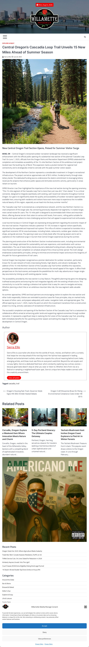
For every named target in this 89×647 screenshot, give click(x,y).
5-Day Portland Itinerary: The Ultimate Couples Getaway (43, 433)
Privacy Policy (39, 644)
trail (17, 383)
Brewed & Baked (8, 587)
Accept (44, 626)
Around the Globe (8, 579)
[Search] (85, 37)
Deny (44, 632)
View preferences (44, 638)
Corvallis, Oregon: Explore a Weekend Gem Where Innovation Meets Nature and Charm (14, 434)
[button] (85, 607)
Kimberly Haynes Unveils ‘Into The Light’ (16, 562)
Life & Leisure (7, 598)
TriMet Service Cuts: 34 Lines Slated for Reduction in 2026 (22, 558)
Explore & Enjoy (8, 43)
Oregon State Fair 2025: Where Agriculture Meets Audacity (22, 551)
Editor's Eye (6, 591)
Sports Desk (6, 602)
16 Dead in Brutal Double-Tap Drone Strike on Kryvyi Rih (21, 569)
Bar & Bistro (6, 583)
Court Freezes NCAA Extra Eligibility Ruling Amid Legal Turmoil (23, 566)
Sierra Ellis (7, 57)
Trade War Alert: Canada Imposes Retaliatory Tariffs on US (22, 555)
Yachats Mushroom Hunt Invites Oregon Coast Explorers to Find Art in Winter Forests (72, 434)
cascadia (12, 383)
